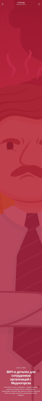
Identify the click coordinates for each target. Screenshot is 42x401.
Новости (18, 367)
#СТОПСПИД (21, 2)
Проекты (24, 367)
